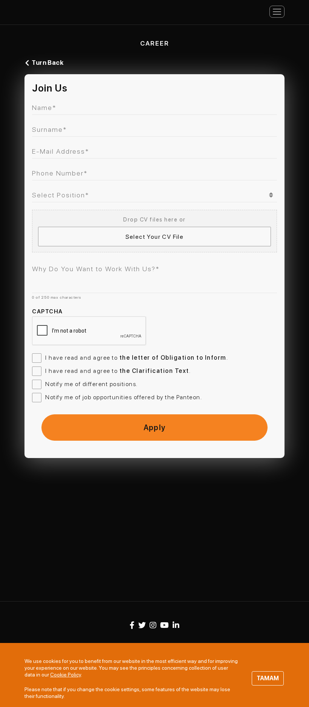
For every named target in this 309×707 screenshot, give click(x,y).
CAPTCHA (47, 311)
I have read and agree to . (136, 357)
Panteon (54, 11)
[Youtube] (164, 625)
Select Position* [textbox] (60, 195)
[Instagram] (153, 625)
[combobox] (154, 195)
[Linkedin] (176, 625)
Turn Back (47, 62)
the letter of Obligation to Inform (172, 357)
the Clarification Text (154, 370)
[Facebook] (132, 625)
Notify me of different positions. (91, 384)
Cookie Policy (65, 675)
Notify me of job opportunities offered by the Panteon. (123, 397)
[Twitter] (142, 625)
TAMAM (268, 678)
